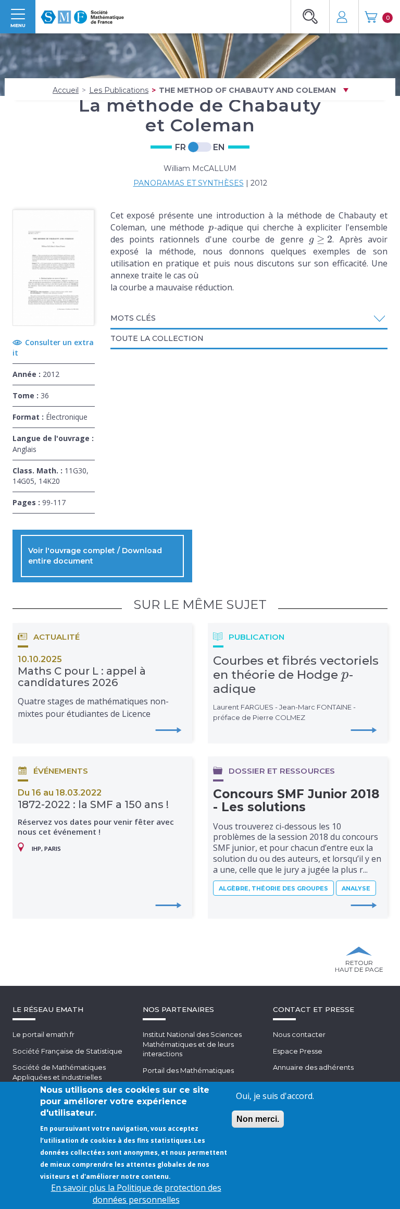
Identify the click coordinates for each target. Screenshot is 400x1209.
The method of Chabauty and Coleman (247, 90)
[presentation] (211, 227)
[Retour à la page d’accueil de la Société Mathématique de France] (82, 14)
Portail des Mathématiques (188, 1070)
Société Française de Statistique (67, 1051)
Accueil (66, 90)
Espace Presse (297, 1051)
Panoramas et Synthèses (188, 183)
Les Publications (118, 90)
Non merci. (257, 1119)
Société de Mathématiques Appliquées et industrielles (59, 1072)
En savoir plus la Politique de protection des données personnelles (136, 1193)
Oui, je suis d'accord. (275, 1096)
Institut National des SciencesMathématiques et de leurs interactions (192, 1044)
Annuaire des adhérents (313, 1067)
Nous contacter (299, 1034)
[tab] (249, 319)
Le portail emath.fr (43, 1034)
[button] (249, 318)
